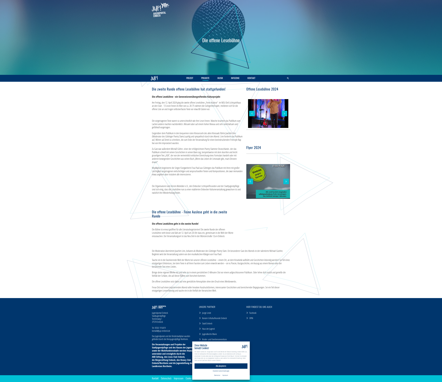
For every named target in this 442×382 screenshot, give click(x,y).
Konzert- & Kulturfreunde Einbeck (214, 318)
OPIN (251, 318)
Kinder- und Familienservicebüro (214, 339)
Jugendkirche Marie (209, 333)
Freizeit (189, 78)
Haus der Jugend (208, 328)
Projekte (205, 78)
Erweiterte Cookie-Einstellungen (221, 371)
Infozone (235, 78)
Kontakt (251, 78)
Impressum (178, 378)
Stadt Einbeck (207, 323)
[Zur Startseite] (154, 78)
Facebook (252, 312)
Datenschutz (166, 378)
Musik (220, 78)
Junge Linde (206, 312)
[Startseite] (160, 9)
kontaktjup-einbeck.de (161, 330)
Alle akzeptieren (221, 366)
